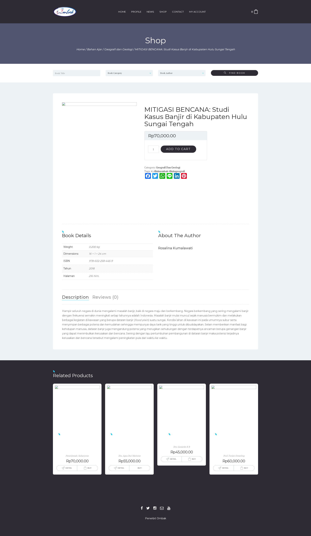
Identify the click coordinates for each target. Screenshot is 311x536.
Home (122, 11)
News (150, 11)
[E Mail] (162, 508)
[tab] (75, 297)
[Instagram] (154, 508)
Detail (69, 468)
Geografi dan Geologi (118, 49)
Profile (136, 11)
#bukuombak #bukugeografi (169, 171)
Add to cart (178, 149)
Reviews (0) (105, 297)
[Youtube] (168, 508)
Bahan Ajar (94, 49)
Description (75, 297)
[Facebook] (142, 508)
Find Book (235, 73)
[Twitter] (148, 508)
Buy (89, 468)
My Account (197, 11)
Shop (163, 11)
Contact (178, 11)
